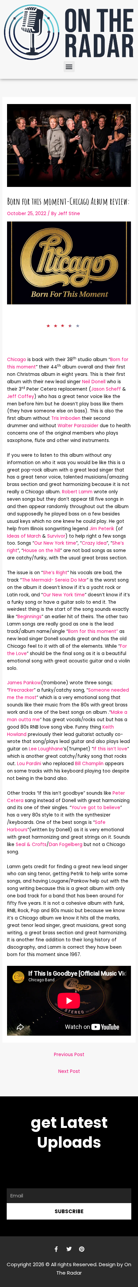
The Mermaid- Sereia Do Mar (54, 580)
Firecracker (21, 690)
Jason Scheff (106, 389)
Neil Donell (94, 382)
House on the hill (41, 550)
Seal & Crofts (31, 844)
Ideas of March (24, 536)
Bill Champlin (89, 763)
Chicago (16, 359)
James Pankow (24, 683)
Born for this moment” (93, 631)
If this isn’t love (110, 749)
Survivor (55, 536)
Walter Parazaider (79, 426)
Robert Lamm (77, 492)
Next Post (69, 1071)
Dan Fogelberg (65, 844)
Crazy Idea (94, 543)
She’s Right (55, 573)
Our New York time (55, 543)
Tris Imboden (66, 418)
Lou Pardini (30, 763)
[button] (69, 66)
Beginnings (29, 616)
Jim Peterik (102, 529)
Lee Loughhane (46, 749)
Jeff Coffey (20, 396)
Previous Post (69, 1054)
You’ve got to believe (95, 807)
